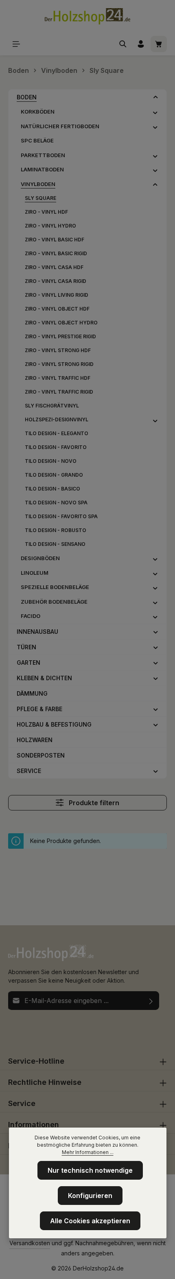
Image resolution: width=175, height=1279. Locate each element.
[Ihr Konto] (141, 44)
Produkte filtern (93, 803)
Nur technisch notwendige (90, 1170)
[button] (155, 97)
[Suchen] (123, 44)
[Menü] (16, 44)
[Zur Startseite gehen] (87, 16)
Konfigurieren (90, 1195)
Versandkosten (29, 1243)
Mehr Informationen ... (88, 1152)
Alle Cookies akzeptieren (90, 1221)
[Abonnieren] (151, 1000)
